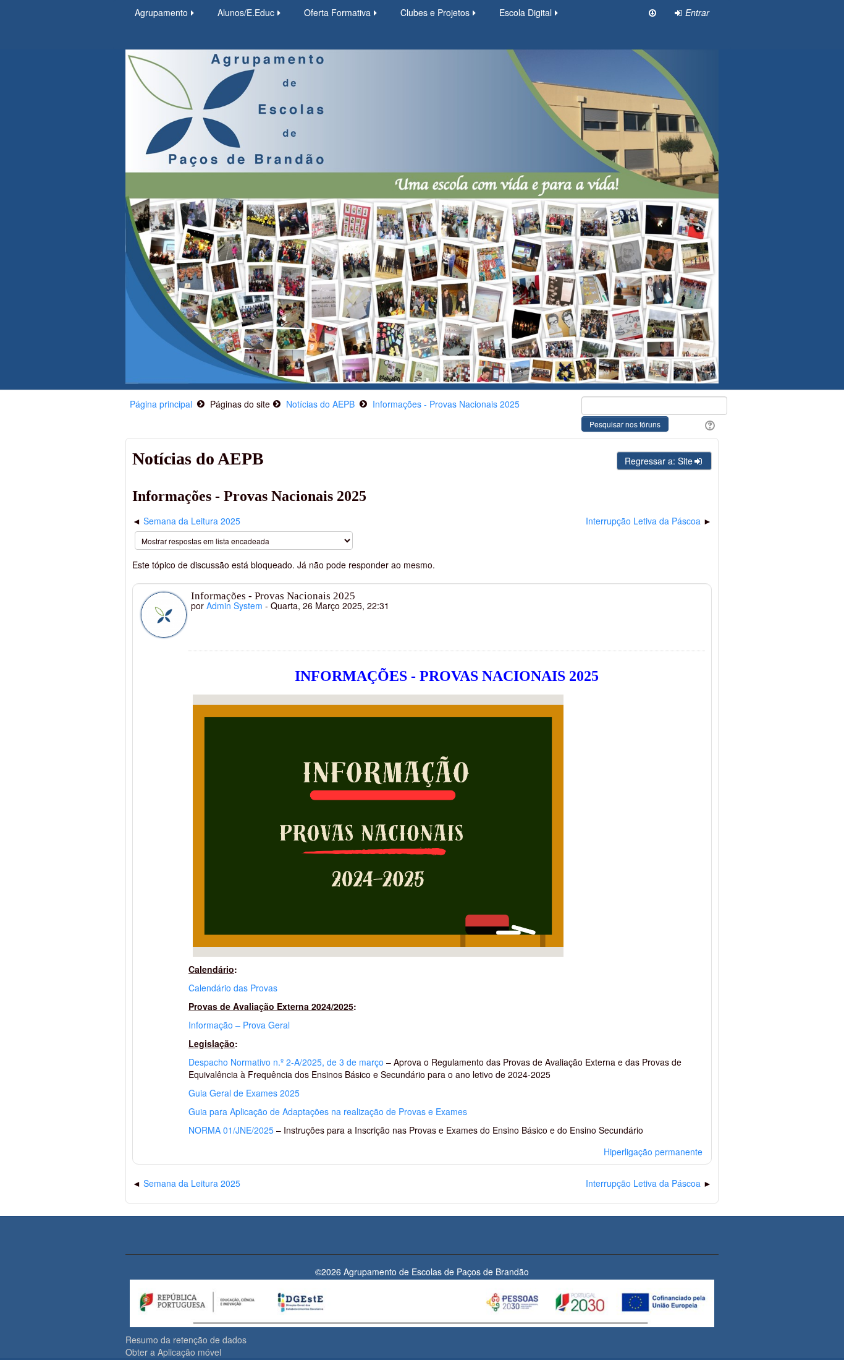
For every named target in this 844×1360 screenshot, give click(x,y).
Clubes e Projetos (435, 12)
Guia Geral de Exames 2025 (244, 1093)
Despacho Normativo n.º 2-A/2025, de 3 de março (286, 1062)
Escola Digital (525, 12)
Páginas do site (240, 404)
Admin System (234, 605)
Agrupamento (161, 12)
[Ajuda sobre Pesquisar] (708, 424)
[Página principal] (422, 215)
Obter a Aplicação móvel (173, 1352)
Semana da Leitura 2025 (191, 521)
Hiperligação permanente (653, 1151)
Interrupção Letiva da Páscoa (643, 521)
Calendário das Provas (232, 988)
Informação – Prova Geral (239, 1025)
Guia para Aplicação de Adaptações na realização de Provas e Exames (327, 1111)
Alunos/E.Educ (245, 12)
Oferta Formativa (337, 12)
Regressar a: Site (659, 461)
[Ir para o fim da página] (652, 12)
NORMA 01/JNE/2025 (231, 1130)
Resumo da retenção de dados (186, 1339)
